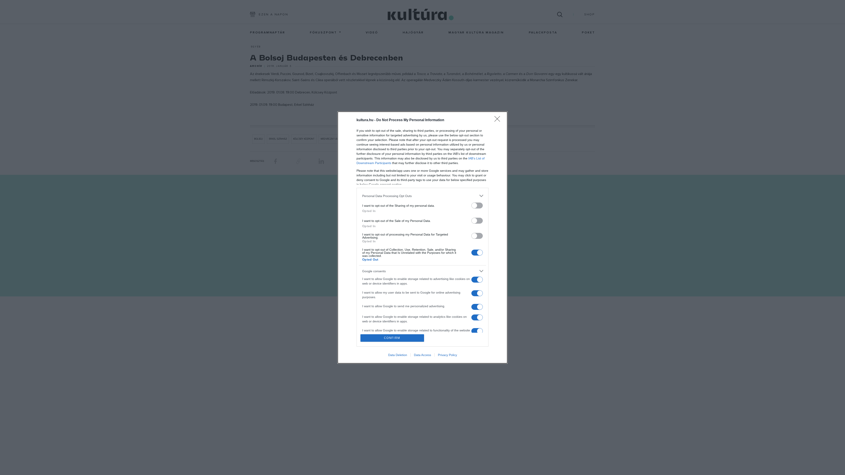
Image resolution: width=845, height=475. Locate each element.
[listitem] (422, 196)
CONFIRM (392, 338)
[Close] (498, 120)
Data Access (422, 355)
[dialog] (422, 237)
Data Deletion (397, 355)
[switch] (477, 205)
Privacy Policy (447, 355)
